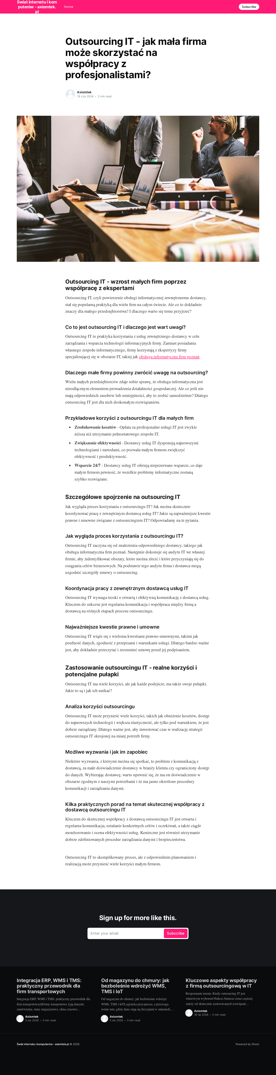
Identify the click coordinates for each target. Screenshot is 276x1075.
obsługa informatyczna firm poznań (169, 356)
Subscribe (249, 7)
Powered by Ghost (247, 1044)
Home (68, 7)
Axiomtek (84, 92)
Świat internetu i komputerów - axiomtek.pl (43, 1044)
